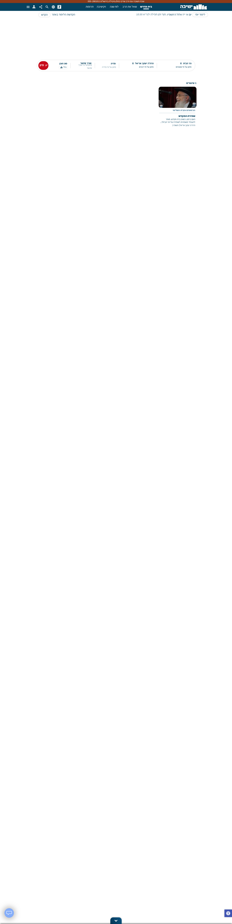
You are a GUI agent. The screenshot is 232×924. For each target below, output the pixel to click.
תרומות (90, 7)
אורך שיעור (86, 63)
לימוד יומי (200, 15)
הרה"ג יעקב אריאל (187, 125)
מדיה (113, 63)
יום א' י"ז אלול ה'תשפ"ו (179, 15)
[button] (228, 913)
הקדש (44, 15)
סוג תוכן (63, 63)
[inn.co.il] (59, 7)
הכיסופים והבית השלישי (184, 110)
